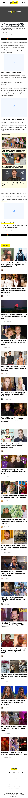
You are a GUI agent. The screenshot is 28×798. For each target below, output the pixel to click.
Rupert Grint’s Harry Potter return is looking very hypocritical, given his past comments (13, 420)
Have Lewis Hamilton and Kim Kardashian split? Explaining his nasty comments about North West (14, 264)
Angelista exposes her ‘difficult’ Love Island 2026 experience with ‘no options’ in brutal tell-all (13, 290)
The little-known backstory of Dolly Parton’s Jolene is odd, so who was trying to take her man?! (14, 573)
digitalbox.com (15, 796)
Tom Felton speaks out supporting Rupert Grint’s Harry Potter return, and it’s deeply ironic (14, 342)
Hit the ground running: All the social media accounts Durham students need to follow (13, 471)
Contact (14, 774)
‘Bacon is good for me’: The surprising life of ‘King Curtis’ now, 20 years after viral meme (14, 650)
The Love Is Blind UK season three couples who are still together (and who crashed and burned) (13, 151)
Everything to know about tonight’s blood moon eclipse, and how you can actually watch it (14, 316)
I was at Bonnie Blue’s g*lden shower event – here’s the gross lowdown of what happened (12, 167)
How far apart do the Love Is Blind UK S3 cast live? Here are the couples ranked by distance (14, 521)
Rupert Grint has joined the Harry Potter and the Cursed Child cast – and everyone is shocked (14, 547)
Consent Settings (14, 786)
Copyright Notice (14, 784)
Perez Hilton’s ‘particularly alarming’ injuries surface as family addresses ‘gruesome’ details (12, 445)
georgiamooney (7, 34)
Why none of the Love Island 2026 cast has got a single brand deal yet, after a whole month (13, 702)
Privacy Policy (14, 788)
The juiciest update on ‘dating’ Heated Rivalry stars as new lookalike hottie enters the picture (14, 368)
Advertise (14, 780)
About (14, 776)
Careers (14, 778)
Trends (12, 34)
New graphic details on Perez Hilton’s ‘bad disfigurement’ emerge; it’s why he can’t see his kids (13, 184)
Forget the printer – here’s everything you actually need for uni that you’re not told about (13, 728)
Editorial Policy (14, 782)
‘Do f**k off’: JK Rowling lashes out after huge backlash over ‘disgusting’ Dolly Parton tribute (13, 394)
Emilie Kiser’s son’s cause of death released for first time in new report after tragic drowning (13, 599)
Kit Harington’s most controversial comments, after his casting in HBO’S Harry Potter (12, 625)
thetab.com (11, 793)
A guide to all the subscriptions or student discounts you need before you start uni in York (14, 676)
